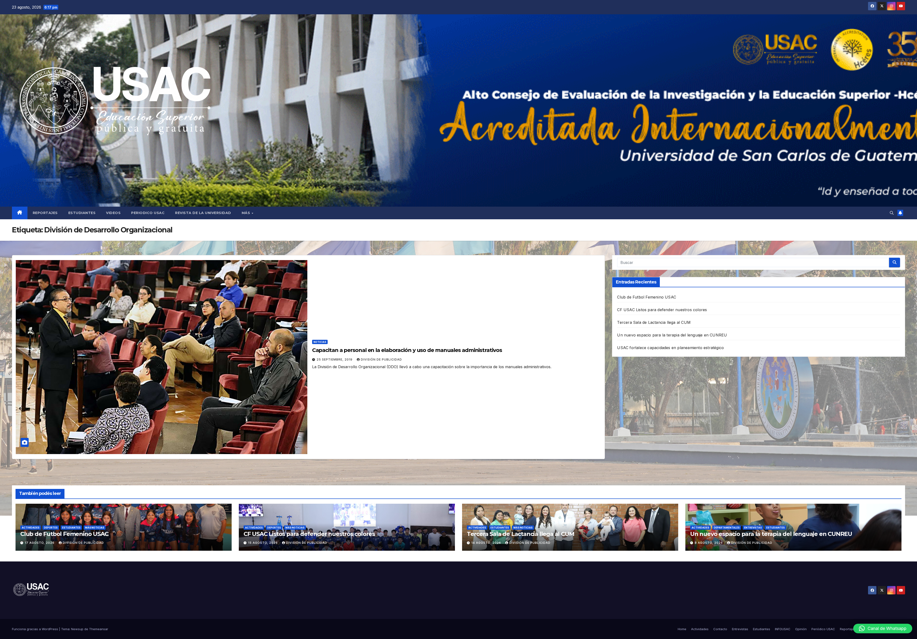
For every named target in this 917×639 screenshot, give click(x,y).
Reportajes (45, 213)
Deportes (51, 527)
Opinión (801, 629)
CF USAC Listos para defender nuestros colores (662, 309)
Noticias (320, 341)
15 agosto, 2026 (263, 543)
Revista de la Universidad (203, 213)
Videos (113, 213)
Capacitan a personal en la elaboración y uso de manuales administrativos (407, 350)
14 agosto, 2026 (486, 543)
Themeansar (98, 629)
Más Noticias (94, 527)
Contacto (720, 629)
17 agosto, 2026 (40, 543)
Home (682, 629)
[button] (892, 212)
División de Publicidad (381, 359)
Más (246, 213)
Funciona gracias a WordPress (35, 629)
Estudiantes (82, 213)
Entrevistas (753, 527)
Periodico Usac (148, 213)
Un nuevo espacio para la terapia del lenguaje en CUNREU (672, 335)
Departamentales (727, 527)
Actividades (30, 527)
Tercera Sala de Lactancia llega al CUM (654, 322)
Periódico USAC (823, 629)
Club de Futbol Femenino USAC (646, 297)
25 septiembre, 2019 (335, 359)
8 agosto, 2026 (709, 543)
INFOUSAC (782, 629)
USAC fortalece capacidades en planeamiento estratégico (670, 347)
